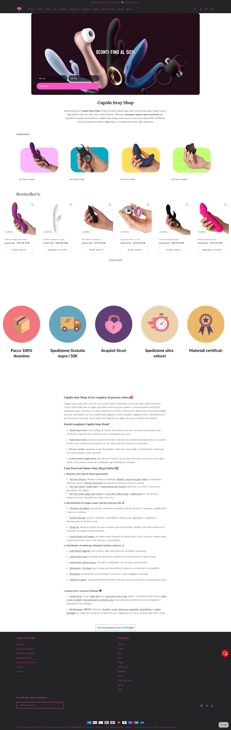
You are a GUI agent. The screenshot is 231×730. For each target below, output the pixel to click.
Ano (119, 658)
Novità (121, 685)
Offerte (121, 644)
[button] (195, 9)
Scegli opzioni (19, 250)
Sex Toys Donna (26, 179)
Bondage (121, 671)
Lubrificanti (123, 667)
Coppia (121, 662)
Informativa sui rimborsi (142, 727)
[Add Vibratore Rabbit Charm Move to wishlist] (32, 204)
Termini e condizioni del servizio (165, 727)
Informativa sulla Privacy (27, 662)
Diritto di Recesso (24, 658)
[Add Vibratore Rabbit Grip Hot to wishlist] (187, 204)
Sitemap (19, 671)
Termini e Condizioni (25, 649)
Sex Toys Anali (128, 179)
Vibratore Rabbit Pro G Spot (54, 239)
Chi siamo (20, 644)
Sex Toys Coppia (179, 179)
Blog (120, 689)
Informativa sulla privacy (114, 727)
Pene (120, 653)
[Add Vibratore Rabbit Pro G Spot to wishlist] (71, 204)
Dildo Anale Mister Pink (207, 239)
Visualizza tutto (115, 260)
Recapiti (129, 727)
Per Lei (52, 78)
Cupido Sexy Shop (29, 727)
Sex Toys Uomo (77, 179)
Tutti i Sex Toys (124, 680)
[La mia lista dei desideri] (206, 9)
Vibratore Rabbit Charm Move (16, 239)
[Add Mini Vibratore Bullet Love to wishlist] (110, 204)
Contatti (19, 667)
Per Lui (84, 78)
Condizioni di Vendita (25, 653)
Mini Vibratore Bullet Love (92, 239)
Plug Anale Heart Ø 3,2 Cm (130, 239)
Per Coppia (68, 86)
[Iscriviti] (61, 705)
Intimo (120, 676)
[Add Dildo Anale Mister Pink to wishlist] (225, 204)
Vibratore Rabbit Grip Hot (169, 239)
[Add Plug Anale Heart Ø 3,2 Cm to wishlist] (148, 204)
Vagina (121, 649)
